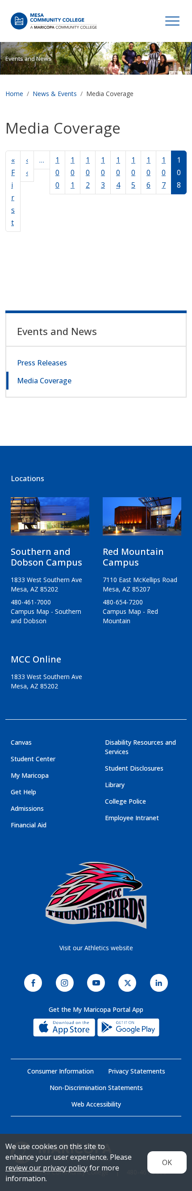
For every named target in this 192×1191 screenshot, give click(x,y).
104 (118, 172)
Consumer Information (60, 1071)
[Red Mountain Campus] (142, 520)
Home (14, 93)
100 (57, 172)
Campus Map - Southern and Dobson (46, 616)
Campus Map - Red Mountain (130, 616)
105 (133, 172)
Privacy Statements (136, 1071)
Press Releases (42, 363)
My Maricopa (30, 775)
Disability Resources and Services (140, 747)
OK (167, 1162)
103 (103, 172)
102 (88, 172)
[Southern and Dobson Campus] (50, 520)
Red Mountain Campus (133, 556)
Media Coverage (44, 381)
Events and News (28, 59)
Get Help (23, 792)
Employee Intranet (132, 818)
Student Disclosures (134, 768)
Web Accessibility (96, 1104)
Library (115, 784)
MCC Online (36, 659)
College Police (125, 801)
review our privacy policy (46, 1168)
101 (73, 172)
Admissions (27, 808)
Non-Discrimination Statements (96, 1087)
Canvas (21, 742)
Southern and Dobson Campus (46, 556)
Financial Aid (28, 825)
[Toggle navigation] (172, 21)
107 (164, 172)
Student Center (33, 759)
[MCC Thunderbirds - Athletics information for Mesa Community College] (96, 895)
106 (148, 172)
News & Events (55, 93)
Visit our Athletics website (96, 948)
